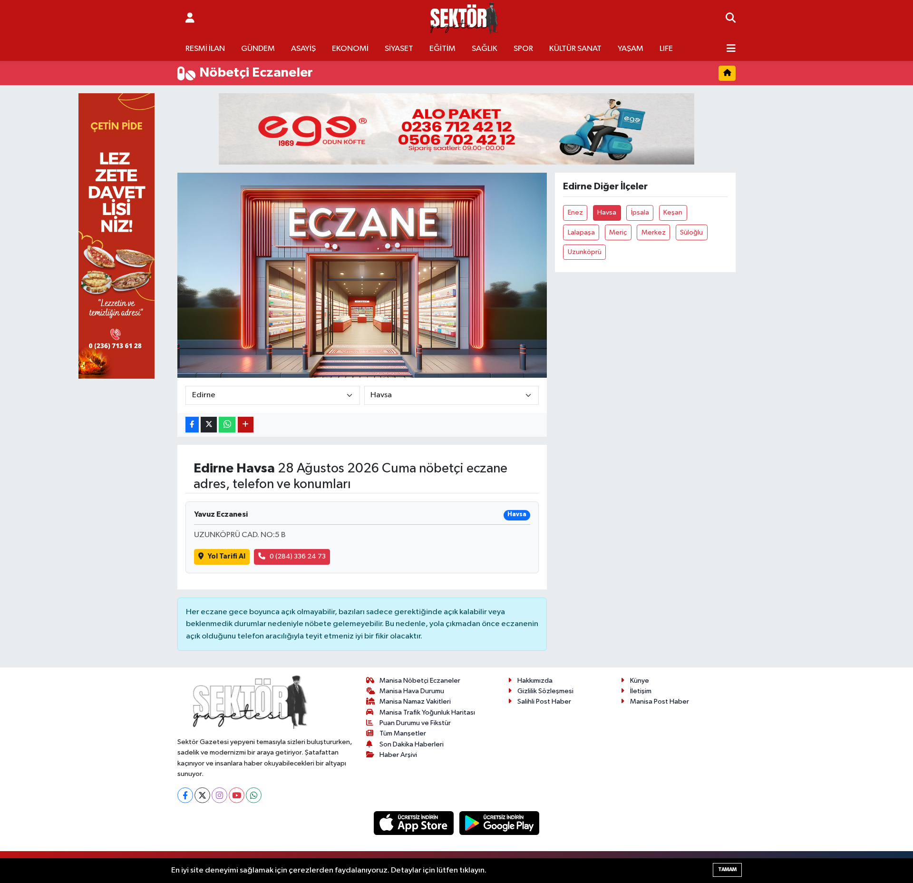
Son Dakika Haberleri (411, 744)
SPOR (523, 49)
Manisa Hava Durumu (411, 691)
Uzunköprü (585, 251)
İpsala (640, 212)
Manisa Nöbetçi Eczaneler (419, 680)
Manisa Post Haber (659, 701)
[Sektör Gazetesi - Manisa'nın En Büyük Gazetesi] (464, 18)
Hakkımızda (535, 680)
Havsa (606, 212)
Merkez (653, 232)
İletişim (640, 691)
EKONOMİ (350, 49)
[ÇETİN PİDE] (116, 236)
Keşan (672, 212)
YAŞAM (630, 49)
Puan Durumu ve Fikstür (415, 722)
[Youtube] (236, 795)
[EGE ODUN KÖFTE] (456, 129)
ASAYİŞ (303, 49)
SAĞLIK (484, 49)
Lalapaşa (581, 232)
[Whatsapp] (254, 795)
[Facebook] (185, 795)
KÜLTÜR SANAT (575, 49)
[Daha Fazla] (245, 424)
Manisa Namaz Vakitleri (415, 701)
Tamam (727, 869)
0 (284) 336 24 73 (298, 556)
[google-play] (499, 823)
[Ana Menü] (731, 49)
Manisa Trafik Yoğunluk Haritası (427, 712)
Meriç (618, 232)
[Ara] (731, 18)
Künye (639, 680)
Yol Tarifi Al (226, 556)
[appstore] (414, 823)
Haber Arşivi (398, 754)
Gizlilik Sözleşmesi (545, 691)
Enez (575, 212)
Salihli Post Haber (544, 701)
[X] (202, 795)
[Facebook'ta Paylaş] (192, 424)
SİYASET (399, 49)
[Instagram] (219, 795)
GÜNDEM (258, 49)
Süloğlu (691, 232)
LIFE (666, 49)
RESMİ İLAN (205, 49)
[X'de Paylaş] (209, 424)
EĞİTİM (442, 49)
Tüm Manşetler (402, 733)
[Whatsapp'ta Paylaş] (227, 424)
